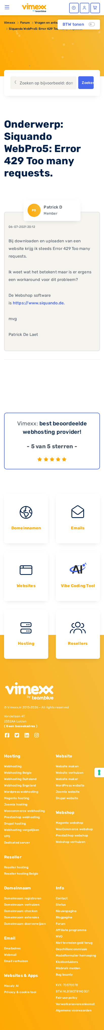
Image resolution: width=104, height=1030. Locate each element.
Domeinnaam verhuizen (21, 904)
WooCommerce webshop (74, 829)
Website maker (67, 779)
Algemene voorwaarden (73, 1010)
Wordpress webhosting (21, 792)
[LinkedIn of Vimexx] (29, 735)
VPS (7, 836)
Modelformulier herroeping (76, 955)
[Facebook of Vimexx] (9, 735)
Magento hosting (16, 798)
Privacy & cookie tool (20, 992)
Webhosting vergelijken (21, 830)
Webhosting (12, 766)
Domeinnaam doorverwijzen (25, 923)
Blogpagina (64, 917)
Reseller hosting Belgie (21, 873)
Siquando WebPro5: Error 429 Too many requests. (46, 29)
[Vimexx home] (31, 7)
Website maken (67, 766)
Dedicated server (17, 842)
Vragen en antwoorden (52, 22)
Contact (62, 898)
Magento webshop (69, 823)
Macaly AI (11, 986)
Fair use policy (66, 997)
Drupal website (67, 798)
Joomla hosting (15, 804)
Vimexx (9, 22)
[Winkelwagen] (95, 8)
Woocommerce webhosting (24, 811)
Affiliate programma (71, 930)
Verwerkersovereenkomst (75, 1004)
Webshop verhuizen (70, 842)
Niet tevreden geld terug (74, 943)
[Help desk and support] (74, 8)
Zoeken (88, 83)
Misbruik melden (68, 968)
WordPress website (70, 785)
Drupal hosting (15, 823)
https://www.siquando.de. (39, 303)
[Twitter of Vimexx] (19, 735)
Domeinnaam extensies (21, 917)
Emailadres (12, 948)
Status (61, 904)
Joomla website (68, 792)
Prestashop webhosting (22, 817)
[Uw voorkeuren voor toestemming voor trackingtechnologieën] (99, 772)
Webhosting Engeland (20, 785)
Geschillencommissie (71, 949)
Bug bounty (64, 974)
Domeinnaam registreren (22, 898)
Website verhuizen (69, 772)
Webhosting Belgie (18, 772)
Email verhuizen (16, 961)
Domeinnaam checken (20, 911)
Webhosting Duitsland (20, 779)
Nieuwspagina (66, 911)
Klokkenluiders (67, 962)
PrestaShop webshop (72, 835)
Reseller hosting (16, 867)
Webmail (10, 955)
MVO (59, 936)
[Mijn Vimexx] (84, 8)
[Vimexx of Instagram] (38, 735)
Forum (25, 22)
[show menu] (7, 7)
